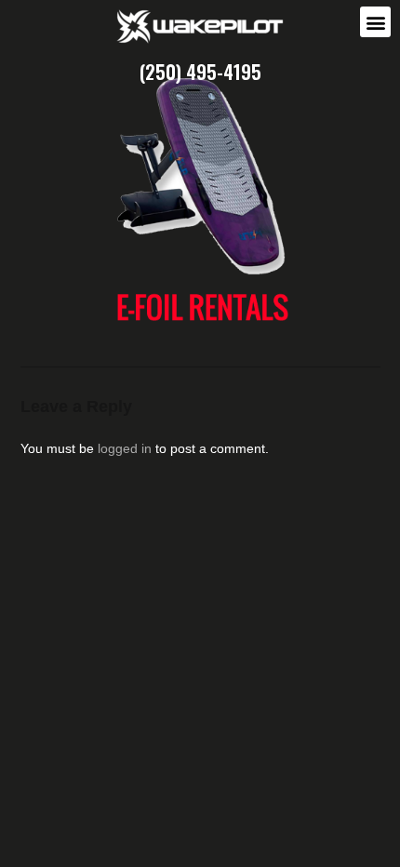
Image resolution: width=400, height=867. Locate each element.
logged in (125, 448)
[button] (375, 22)
